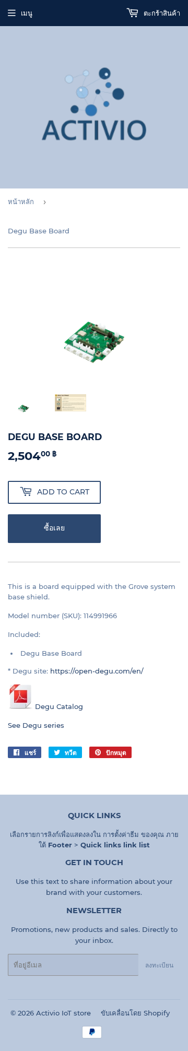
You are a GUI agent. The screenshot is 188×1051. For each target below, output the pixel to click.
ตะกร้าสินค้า (161, 13)
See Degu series (36, 725)
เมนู (26, 13)
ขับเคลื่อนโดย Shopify (135, 1013)
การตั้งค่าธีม (121, 834)
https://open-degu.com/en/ (97, 671)
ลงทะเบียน (159, 965)
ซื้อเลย (54, 528)
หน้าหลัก (21, 201)
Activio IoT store (63, 1013)
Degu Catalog (59, 706)
